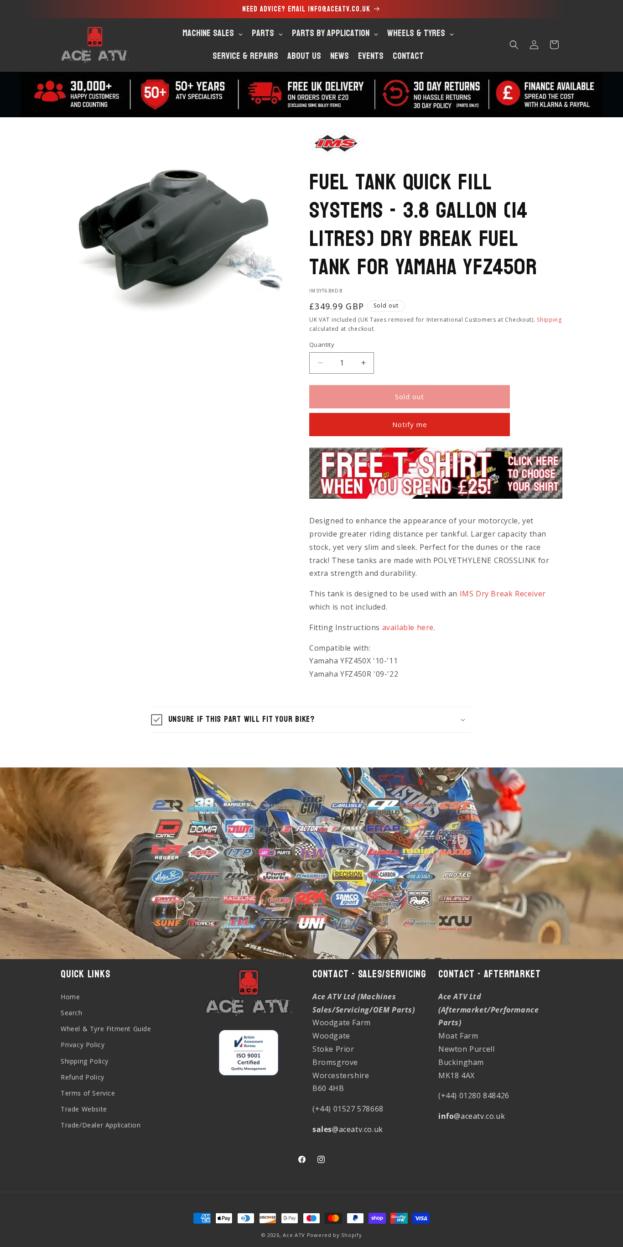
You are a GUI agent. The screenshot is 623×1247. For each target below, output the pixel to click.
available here (408, 627)
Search (72, 1012)
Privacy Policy (82, 1044)
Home (70, 996)
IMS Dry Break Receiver (503, 594)
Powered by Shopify (334, 1234)
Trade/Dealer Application (100, 1125)
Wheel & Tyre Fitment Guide (106, 1028)
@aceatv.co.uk (347, 1129)
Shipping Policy (85, 1061)
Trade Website (84, 1109)
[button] (514, 45)
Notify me (409, 424)
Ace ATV (294, 1234)
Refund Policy (82, 1077)
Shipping (549, 319)
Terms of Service (88, 1093)
